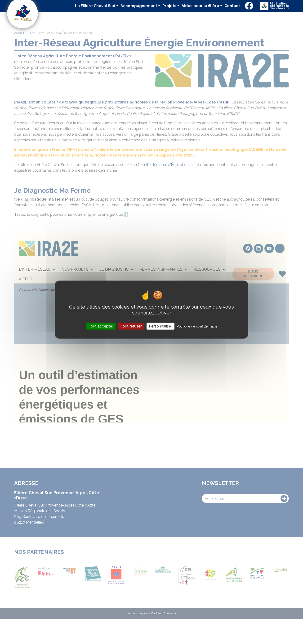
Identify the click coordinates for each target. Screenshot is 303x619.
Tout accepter (101, 326)
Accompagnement (138, 6)
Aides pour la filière (200, 6)
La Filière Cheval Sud (95, 6)
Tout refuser (131, 326)
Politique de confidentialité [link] (197, 326)
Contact (232, 5)
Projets (169, 6)
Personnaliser (160, 326)
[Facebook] (249, 5)
